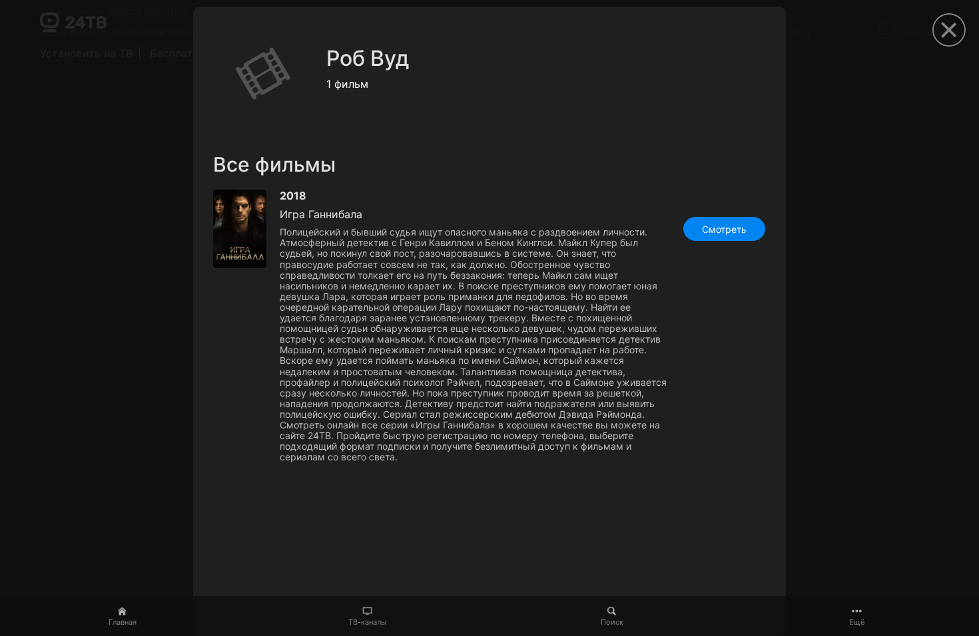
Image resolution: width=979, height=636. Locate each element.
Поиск (612, 622)
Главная (123, 622)
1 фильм (347, 83)
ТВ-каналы (367, 622)
